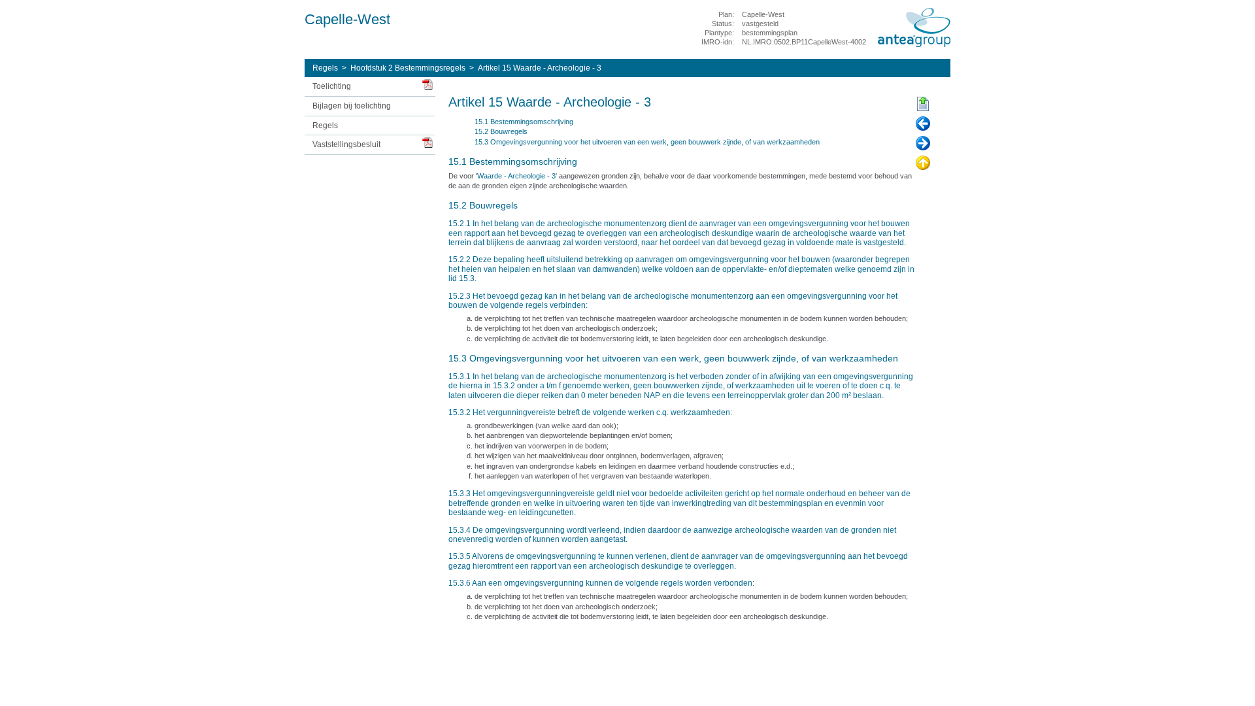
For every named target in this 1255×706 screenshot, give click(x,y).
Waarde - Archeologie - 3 (516, 176)
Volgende (923, 144)
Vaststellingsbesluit (346, 144)
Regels (325, 68)
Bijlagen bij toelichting (351, 105)
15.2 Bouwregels (501, 131)
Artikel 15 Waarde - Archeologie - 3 (539, 68)
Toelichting (331, 86)
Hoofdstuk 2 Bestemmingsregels (407, 68)
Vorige (923, 124)
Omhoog (923, 163)
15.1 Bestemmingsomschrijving (524, 122)
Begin (923, 104)
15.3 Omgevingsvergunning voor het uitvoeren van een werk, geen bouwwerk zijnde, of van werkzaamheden (647, 142)
